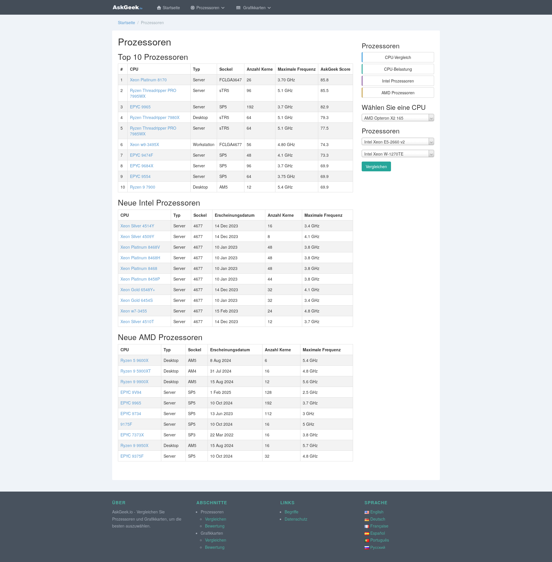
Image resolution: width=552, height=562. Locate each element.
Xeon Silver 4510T (137, 321)
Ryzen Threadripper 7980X (154, 117)
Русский (377, 547)
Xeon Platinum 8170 (148, 80)
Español (377, 533)
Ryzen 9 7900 (142, 187)
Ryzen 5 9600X (134, 360)
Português (379, 540)
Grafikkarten (254, 7)
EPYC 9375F (132, 456)
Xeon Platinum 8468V (140, 247)
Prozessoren (208, 7)
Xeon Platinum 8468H (140, 257)
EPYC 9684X (141, 165)
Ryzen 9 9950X (134, 445)
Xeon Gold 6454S (136, 300)
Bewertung (215, 526)
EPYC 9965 (140, 107)
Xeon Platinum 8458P (140, 279)
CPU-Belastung (398, 69)
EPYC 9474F (141, 155)
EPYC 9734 (130, 413)
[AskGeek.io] (127, 7)
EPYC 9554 (140, 176)
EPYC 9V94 (130, 392)
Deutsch (377, 519)
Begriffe (291, 512)
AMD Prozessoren (398, 92)
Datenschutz (296, 519)
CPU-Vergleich (398, 57)
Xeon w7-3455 (133, 311)
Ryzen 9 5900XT (135, 371)
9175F (126, 424)
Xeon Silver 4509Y (137, 236)
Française (379, 526)
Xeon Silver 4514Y (137, 226)
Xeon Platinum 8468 (138, 268)
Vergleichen (376, 166)
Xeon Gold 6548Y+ (137, 289)
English (377, 512)
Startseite (171, 7)
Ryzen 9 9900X (134, 381)
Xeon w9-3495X (144, 144)
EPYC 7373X (132, 435)
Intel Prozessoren (398, 81)
